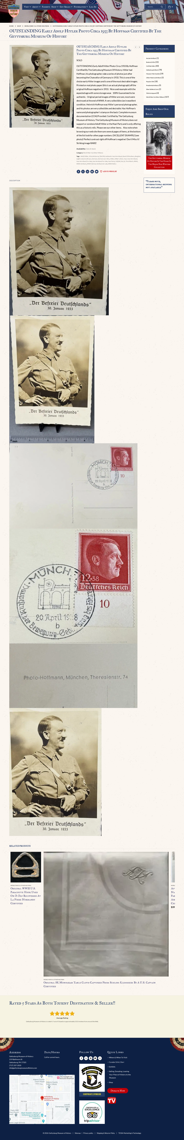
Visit (26, 6)
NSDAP (118, 161)
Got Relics (65, 6)
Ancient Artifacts (151, 58)
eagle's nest (80, 159)
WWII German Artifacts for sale (97, 164)
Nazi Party (111, 161)
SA (122, 161)
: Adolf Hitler (84, 156)
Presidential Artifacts (152, 85)
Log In (92, 6)
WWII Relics (112, 164)
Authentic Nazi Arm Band (113, 156)
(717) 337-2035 (15, 1065)
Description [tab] (14, 181)
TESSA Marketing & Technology (129, 1133)
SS (124, 161)
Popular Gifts (150, 81)
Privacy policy (88, 1133)
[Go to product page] (26, 867)
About (35, 6)
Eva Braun (87, 159)
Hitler (112, 159)
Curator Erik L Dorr (116, 1062)
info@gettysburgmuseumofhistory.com (23, 1068)
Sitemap (78, 1133)
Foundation (80, 6)
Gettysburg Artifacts (152, 70)
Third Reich (129, 161)
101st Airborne (94, 156)
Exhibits (46, 6)
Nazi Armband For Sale (100, 161)
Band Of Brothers (128, 156)
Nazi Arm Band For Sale (84, 161)
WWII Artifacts (81, 164)
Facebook (78, 172)
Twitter (83, 172)
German (94, 159)
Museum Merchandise (153, 74)
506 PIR (102, 156)
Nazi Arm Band (132, 159)
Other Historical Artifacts (153, 78)
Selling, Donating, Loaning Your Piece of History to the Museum (120, 1074)
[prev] (135, 47)
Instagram (100, 1058)
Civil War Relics (150, 66)
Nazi (125, 159)
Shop (53, 6)
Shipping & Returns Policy (106, 1133)
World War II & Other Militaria (93, 153)
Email (97, 172)
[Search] (161, 7)
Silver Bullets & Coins (152, 89)
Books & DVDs (150, 62)
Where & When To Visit (118, 1057)
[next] (139, 47)
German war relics (104, 159)
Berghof (137, 156)
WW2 (136, 161)
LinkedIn (87, 172)
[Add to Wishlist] (39, 885)
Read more (37, 856)
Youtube (95, 1058)
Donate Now (118, 1090)
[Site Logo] (14, 11)
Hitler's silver (119, 159)
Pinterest (92, 172)
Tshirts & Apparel (151, 93)
